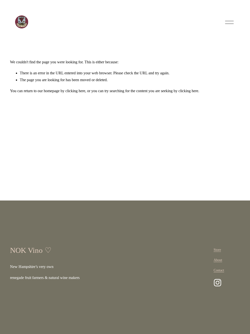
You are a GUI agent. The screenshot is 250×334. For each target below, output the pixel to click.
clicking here (75, 91)
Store (217, 250)
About (218, 260)
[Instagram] (217, 283)
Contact (219, 270)
